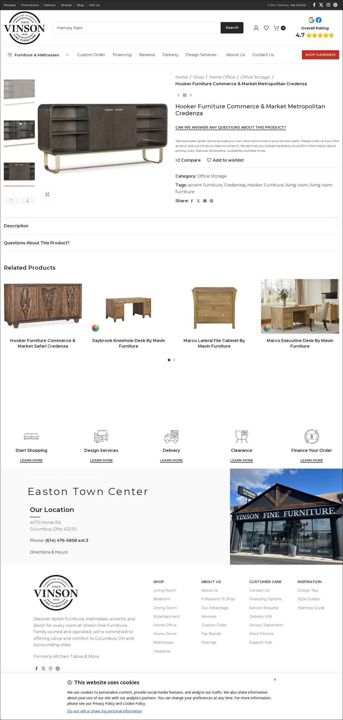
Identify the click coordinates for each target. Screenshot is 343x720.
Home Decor (165, 633)
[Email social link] (205, 201)
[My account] (256, 28)
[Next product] (191, 95)
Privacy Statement (266, 625)
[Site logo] (24, 27)
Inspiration (310, 581)
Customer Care (265, 581)
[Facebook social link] (314, 5)
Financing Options (265, 599)
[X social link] (321, 5)
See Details (298, 5)
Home (181, 77)
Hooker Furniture (265, 185)
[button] (11, 200)
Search (232, 27)
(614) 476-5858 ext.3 (66, 540)
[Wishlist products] (266, 28)
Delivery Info (260, 616)
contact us (272, 146)
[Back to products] (185, 95)
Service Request (264, 608)
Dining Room (165, 608)
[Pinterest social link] (335, 5)
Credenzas (235, 185)
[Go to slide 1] (169, 360)
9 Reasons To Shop (218, 599)
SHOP (158, 581)
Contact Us (259, 590)
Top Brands (211, 633)
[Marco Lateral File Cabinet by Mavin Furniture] (214, 306)
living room (296, 185)
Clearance (162, 651)
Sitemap (208, 642)
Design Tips (308, 590)
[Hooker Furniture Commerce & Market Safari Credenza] (43, 306)
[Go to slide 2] (174, 360)
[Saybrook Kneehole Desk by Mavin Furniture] (129, 306)
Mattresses (163, 642)
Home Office (222, 77)
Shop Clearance (320, 55)
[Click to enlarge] (47, 194)
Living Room (164, 590)
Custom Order (214, 625)
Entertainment (166, 616)
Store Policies (261, 633)
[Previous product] (178, 95)
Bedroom (161, 599)
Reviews (208, 616)
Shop (198, 77)
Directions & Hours (49, 552)
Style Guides (309, 599)
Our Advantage (214, 608)
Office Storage (255, 77)
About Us (211, 581)
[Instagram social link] (328, 5)
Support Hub (260, 642)
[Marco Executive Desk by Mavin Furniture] (300, 306)
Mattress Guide (311, 608)
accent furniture (205, 185)
